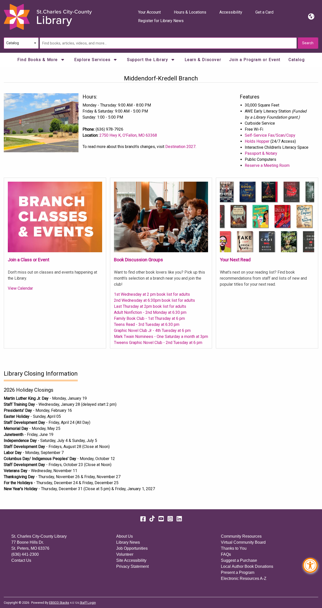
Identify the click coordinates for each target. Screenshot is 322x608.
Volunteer (124, 554)
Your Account (149, 12)
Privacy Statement (132, 566)
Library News (128, 542)
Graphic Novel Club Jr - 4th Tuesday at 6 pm (152, 330)
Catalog (297, 59)
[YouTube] (161, 518)
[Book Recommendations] (267, 216)
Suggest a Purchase (239, 560)
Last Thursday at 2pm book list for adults (150, 306)
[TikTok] (152, 518)
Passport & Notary (261, 153)
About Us (124, 536)
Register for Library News (161, 20)
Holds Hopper (257, 141)
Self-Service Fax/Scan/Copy (270, 135)
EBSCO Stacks (59, 602)
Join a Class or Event (28, 259)
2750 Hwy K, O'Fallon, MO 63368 (128, 135)
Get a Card (264, 12)
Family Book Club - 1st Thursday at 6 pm (149, 318)
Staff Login (88, 602)
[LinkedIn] (179, 518)
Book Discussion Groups (138, 259)
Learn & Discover (203, 59)
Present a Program (237, 572)
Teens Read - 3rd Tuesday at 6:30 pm (146, 324)
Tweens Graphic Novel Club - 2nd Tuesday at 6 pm (158, 342)
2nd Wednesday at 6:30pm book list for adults (154, 300)
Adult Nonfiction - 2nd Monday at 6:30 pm (150, 312)
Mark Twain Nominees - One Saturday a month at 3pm (161, 336)
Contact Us (21, 560)
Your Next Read (235, 259)
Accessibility (230, 12)
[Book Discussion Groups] (161, 216)
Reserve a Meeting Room (267, 165)
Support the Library (148, 60)
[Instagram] (170, 518)
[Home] (48, 17)
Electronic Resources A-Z (243, 578)
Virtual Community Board (243, 542)
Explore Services (93, 60)
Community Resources (241, 536)
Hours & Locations (190, 12)
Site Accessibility (131, 560)
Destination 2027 (180, 146)
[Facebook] (143, 518)
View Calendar (20, 288)
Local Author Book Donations (247, 566)
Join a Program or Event (254, 59)
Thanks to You (234, 548)
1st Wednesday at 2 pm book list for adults (152, 294)
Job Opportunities (132, 548)
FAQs (226, 554)
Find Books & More (38, 60)
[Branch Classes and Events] (55, 216)
